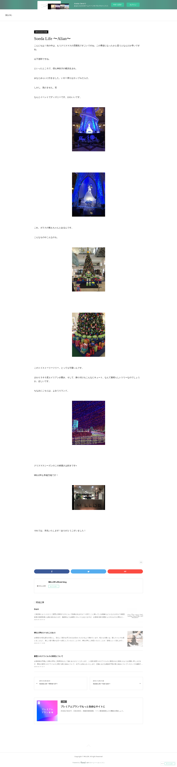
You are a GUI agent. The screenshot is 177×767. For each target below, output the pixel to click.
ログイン (133, 4)
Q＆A (36, 609)
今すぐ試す (117, 4)
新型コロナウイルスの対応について (48, 656)
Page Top (88, 746)
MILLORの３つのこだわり (45, 632)
